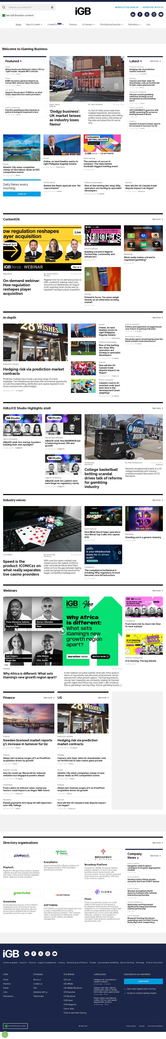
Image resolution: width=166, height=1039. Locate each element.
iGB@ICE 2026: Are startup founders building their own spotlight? (22, 443)
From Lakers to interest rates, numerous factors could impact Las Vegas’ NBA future (26, 789)
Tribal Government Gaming (75, 1013)
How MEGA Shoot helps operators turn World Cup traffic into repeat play (102, 534)
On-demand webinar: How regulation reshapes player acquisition (21, 287)
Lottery (61, 963)
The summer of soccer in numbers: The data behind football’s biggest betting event (101, 164)
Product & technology (93, 182)
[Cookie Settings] (5, 1034)
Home (18, 24)
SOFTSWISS (50, 905)
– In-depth (143, 74)
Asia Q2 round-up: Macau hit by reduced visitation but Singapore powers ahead (24, 774)
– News (141, 87)
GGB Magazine (70, 1004)
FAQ (35, 988)
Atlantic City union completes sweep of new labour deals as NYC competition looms (21, 169)
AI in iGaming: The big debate (140, 661)
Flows (88, 899)
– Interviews (60, 167)
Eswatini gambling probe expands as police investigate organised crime (22, 111)
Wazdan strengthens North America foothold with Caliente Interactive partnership (142, 893)
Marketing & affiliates (133, 336)
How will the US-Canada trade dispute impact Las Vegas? (141, 186)
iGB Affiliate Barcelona (73, 988)
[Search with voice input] (52, 7)
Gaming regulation (132, 324)
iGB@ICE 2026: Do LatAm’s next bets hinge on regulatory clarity (62, 482)
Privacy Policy (131, 1026)
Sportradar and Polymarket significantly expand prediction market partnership (141, 907)
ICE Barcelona (69, 996)
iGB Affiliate (68, 984)
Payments (7, 800)
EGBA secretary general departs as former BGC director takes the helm (22, 82)
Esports (23, 963)
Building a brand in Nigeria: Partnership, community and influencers (100, 254)
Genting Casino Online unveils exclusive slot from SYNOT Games (143, 880)
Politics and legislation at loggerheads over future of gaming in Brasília (143, 328)
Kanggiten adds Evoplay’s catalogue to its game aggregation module (143, 868)
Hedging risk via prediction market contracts (141, 70)
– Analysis (141, 191)
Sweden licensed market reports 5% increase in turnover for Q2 (144, 125)
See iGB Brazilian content (18, 15)
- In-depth (107, 984)
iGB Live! (67, 980)
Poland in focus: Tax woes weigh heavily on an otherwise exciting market (102, 299)
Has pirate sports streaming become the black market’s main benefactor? (144, 340)
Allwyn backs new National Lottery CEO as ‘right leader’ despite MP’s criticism (24, 70)
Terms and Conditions (155, 1026)
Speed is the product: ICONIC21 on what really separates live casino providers (23, 93)
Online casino (49, 182)
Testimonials (38, 996)
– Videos (58, 191)
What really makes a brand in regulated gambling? (139, 258)
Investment (7, 785)
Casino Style (69, 1009)
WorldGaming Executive (110, 24)
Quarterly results (10, 770)
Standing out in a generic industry (143, 537)
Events (6, 988)
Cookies (142, 1026)
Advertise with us (153, 7)
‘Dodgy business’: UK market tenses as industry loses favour (65, 117)
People (8, 67)
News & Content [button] (33, 24)
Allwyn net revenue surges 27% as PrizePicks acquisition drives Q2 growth (26, 759)
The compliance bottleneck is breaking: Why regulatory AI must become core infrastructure (102, 572)
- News (105, 994)
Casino (6, 164)
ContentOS (54, 24)
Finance (132, 121)
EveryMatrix (51, 862)
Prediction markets (136, 67)
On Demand (87, 24)
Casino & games (10, 963)
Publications (133, 24)
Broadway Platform (96, 864)
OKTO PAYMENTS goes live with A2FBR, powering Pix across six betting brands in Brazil (143, 112)
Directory (73, 24)
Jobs (148, 24)
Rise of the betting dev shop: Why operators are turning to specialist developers (103, 188)
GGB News (68, 1000)
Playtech (8, 867)
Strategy (132, 78)
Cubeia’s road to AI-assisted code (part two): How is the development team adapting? (109, 388)
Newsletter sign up (126, 7)
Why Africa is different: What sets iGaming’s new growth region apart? (30, 675)
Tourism (128, 182)
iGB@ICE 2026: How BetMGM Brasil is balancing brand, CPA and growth (62, 443)
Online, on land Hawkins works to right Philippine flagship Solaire (60, 162)
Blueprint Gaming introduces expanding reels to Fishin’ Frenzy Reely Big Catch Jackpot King (142, 920)
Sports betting (127, 963)
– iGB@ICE (18, 448)
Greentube (9, 901)
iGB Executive (69, 992)
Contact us (37, 984)
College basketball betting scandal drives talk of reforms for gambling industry (103, 478)
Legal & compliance (12, 107)
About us (37, 980)
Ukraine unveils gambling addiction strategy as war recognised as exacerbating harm (142, 97)
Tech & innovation (106, 380)
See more (154, 61)
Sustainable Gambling (137, 92)
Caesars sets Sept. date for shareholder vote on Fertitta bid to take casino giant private (144, 83)
